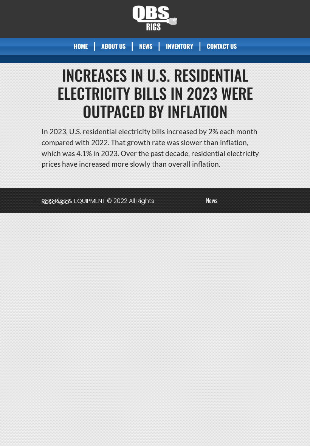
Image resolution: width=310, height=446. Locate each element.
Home (81, 46)
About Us (113, 46)
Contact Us (222, 46)
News (145, 46)
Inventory (179, 46)
